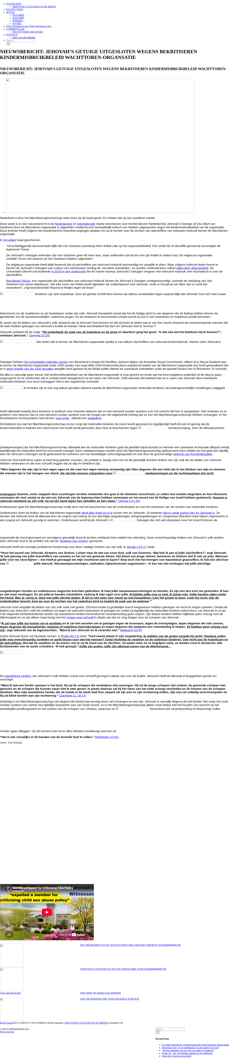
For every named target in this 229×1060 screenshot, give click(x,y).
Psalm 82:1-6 (70, 636)
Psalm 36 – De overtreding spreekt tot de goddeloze (187, 1053)
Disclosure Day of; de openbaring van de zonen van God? (190, 1047)
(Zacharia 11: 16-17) (72, 695)
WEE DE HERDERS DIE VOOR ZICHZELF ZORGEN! (109, 999)
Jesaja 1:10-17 (137, 547)
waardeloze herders (18, 676)
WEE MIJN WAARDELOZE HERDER (100, 993)
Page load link (7, 1031)
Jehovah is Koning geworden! (176, 1056)
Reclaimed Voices (18, 280)
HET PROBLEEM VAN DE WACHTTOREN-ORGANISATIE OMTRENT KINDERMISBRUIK (130, 945)
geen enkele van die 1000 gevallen (30, 368)
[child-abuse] (100, 212)
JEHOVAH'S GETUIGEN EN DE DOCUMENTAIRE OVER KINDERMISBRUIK (123, 969)
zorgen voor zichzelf (80, 617)
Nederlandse (63, 223)
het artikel (9, 240)
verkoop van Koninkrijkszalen (192, 454)
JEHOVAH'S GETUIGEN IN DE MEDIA (86, 1023)
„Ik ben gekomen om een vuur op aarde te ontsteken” (188, 1050)
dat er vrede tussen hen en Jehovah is (189, 512)
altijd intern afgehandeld (192, 268)
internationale (86, 223)
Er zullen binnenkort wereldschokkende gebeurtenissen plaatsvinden (195, 1044)
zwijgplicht (94, 418)
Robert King (6, 1023)
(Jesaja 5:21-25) (129, 501)
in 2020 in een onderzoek (68, 271)
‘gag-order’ (62, 418)
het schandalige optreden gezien (46, 362)
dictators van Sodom (74, 541)
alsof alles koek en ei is (96, 512)
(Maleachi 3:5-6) (131, 630)
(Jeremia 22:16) (39, 335)
